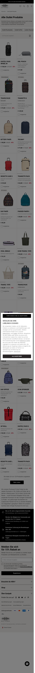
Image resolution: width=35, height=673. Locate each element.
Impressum (17, 351)
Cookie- (15, 333)
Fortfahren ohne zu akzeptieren (16, 316)
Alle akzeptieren (17, 356)
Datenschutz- (6, 333)
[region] (17, 336)
